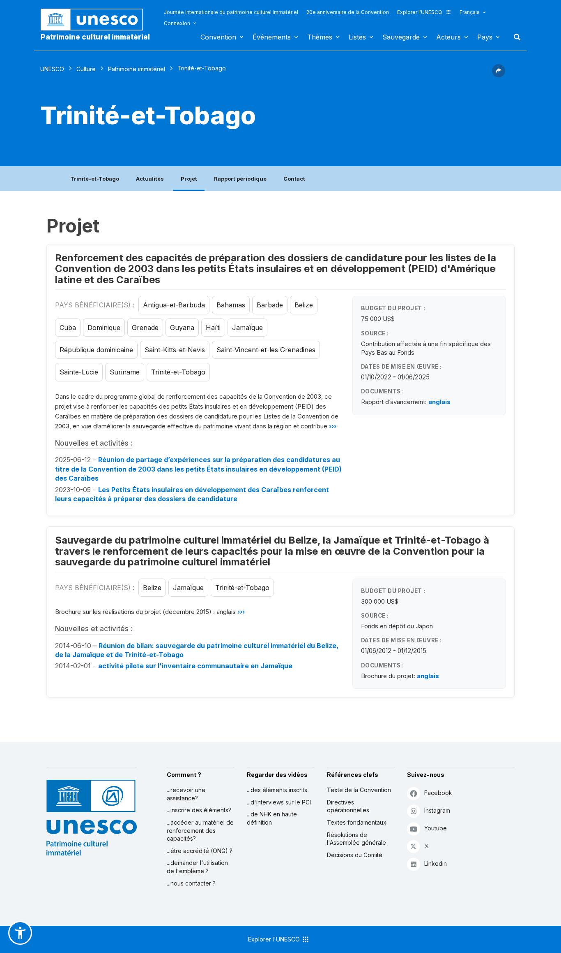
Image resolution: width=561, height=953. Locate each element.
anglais (439, 402)
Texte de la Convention (359, 789)
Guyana (182, 327)
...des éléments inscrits (277, 789)
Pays (484, 37)
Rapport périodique (240, 178)
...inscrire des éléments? (199, 810)
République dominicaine (96, 350)
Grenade (145, 327)
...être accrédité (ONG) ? (199, 850)
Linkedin (435, 863)
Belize (303, 305)
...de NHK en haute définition (272, 818)
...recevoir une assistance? (186, 794)
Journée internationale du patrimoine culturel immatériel (231, 12)
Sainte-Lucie (79, 372)
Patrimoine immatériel (136, 68)
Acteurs (448, 37)
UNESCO (52, 68)
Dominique (103, 327)
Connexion (177, 23)
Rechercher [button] (514, 37)
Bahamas (230, 305)
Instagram (437, 810)
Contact (294, 178)
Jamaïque (247, 327)
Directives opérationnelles (348, 806)
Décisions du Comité (354, 854)
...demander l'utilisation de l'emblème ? (197, 866)
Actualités (150, 178)
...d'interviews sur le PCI (279, 802)
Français (470, 12)
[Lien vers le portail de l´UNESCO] (96, 19)
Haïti (213, 327)
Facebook (438, 792)
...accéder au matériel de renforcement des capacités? (200, 830)
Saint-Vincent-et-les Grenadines (265, 350)
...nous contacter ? (191, 883)
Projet (189, 178)
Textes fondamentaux (356, 822)
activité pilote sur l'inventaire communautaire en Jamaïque (195, 666)
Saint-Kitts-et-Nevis (175, 350)
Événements (272, 37)
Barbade (270, 305)
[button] (498, 75)
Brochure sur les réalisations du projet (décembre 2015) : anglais (150, 612)
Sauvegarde (401, 37)
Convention (218, 37)
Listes (357, 37)
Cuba (68, 327)
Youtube (435, 828)
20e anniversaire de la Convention (347, 12)
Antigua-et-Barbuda (174, 305)
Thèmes (319, 37)
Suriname (125, 372)
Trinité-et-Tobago (94, 178)
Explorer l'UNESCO (419, 12)
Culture (86, 68)
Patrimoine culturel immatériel (95, 37)
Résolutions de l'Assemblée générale (356, 838)
